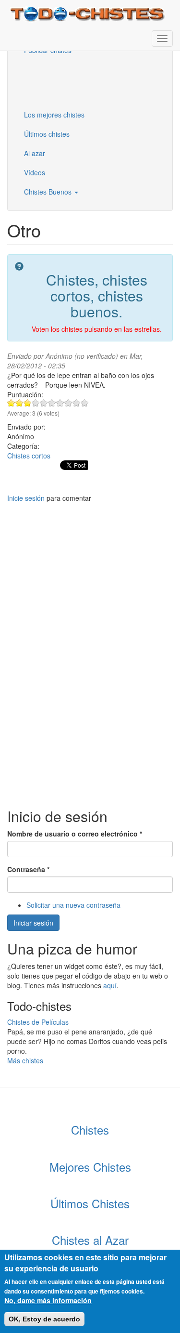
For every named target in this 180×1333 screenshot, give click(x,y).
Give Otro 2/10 (19, 402)
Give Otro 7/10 (60, 402)
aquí (110, 985)
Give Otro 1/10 (11, 402)
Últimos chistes (47, 134)
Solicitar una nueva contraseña (73, 905)
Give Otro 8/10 (68, 402)
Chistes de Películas (38, 1022)
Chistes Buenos (48, 191)
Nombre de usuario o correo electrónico (74, 833)
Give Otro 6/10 (52, 402)
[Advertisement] (65, 81)
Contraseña (28, 869)
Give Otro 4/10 (36, 402)
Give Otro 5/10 (44, 402)
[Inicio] (88, 13)
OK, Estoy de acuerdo (44, 1319)
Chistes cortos (28, 455)
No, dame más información (48, 1300)
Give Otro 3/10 (28, 402)
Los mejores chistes (54, 114)
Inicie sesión (26, 498)
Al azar (34, 153)
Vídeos (34, 172)
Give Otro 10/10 (85, 402)
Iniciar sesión (33, 923)
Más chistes (25, 1060)
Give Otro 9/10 (76, 402)
